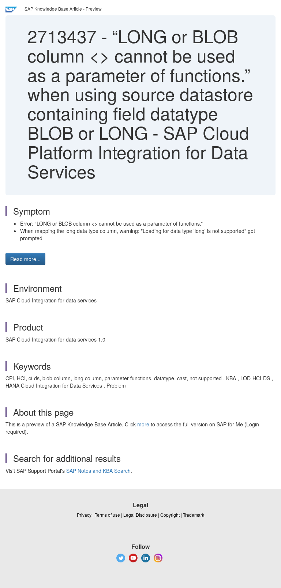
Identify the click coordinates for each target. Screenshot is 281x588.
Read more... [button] (25, 259)
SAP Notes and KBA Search (98, 470)
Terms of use (107, 515)
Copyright (170, 515)
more (143, 424)
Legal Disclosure (140, 515)
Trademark (193, 515)
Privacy (84, 515)
